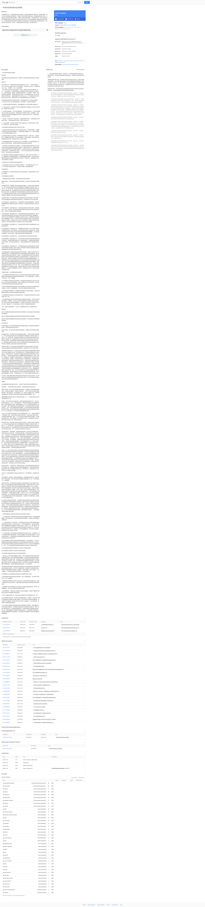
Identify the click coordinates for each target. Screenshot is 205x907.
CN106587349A (6, 719)
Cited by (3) (60, 60)
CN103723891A (6, 624)
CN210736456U (6, 697)
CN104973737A (6, 627)
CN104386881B (6, 682)
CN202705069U (6, 678)
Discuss (76, 64)
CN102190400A (6, 669)
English (65, 22)
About (84, 904)
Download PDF (60, 19)
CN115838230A (6, 722)
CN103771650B (6, 657)
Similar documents (74, 60)
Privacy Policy (115, 904)
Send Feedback (91, 904)
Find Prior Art (70, 19)
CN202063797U (6, 703)
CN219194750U (6, 713)
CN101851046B (6, 650)
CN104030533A (6, 691)
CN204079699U (6, 694)
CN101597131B (6, 647)
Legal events (66, 60)
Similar (78, 19)
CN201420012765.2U (7, 737)
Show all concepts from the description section (14, 895)
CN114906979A (6, 630)
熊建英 (64, 25)
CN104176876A (6, 716)
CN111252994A (6, 710)
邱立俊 (68, 25)
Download (75, 777)
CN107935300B (6, 700)
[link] (8, 783)
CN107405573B (6, 672)
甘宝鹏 (71, 25)
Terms (108, 904)
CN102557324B (6, 688)
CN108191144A (6, 685)
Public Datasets (101, 904)
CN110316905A (6, 660)
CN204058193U (6, 666)
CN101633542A (6, 675)
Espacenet (64, 64)
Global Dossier (70, 64)
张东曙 (61, 25)
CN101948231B (6, 653)
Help (121, 904)
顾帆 (75, 25)
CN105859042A (6, 706)
